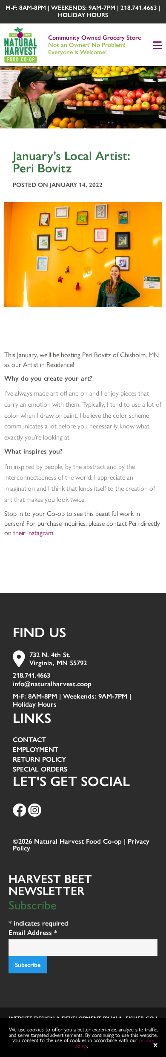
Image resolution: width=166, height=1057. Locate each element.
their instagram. (33, 532)
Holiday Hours (83, 15)
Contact (29, 740)
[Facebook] (19, 810)
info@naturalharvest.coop (52, 684)
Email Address (33, 933)
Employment (35, 750)
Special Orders (40, 769)
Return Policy (39, 759)
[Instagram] (34, 810)
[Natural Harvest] (20, 43)
